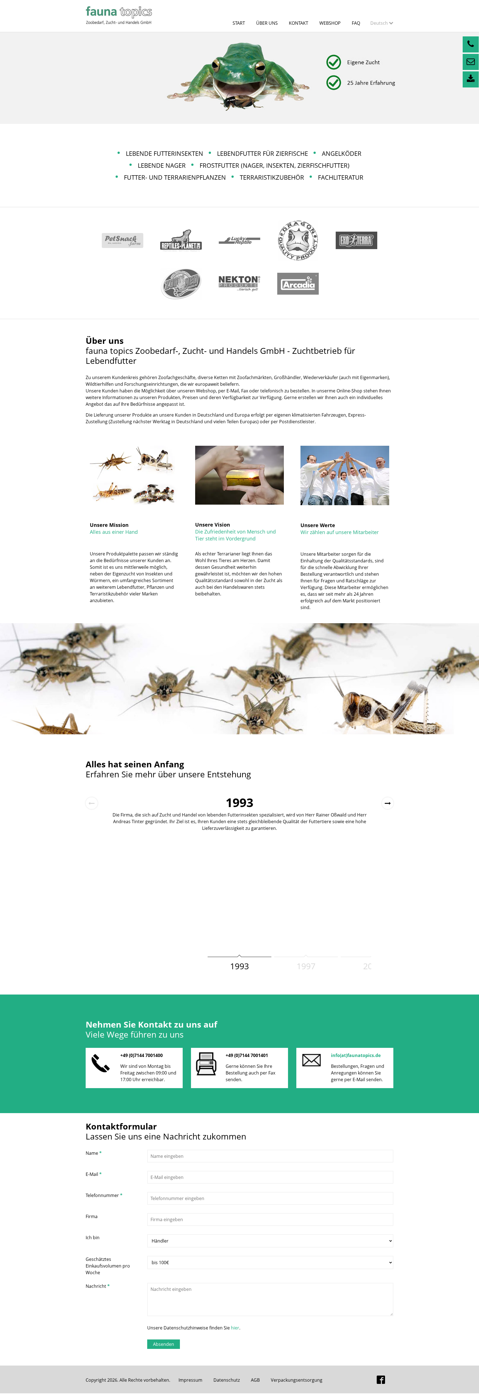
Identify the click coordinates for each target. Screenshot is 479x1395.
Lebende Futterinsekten (164, 153)
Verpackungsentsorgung (296, 1380)
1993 (239, 966)
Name (94, 1153)
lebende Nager (162, 165)
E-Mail (94, 1174)
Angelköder (341, 153)
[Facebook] (381, 1380)
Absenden (163, 1344)
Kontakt (298, 23)
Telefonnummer (104, 1195)
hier (235, 1328)
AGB (255, 1380)
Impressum (190, 1380)
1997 (306, 966)
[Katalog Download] (470, 79)
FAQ (356, 23)
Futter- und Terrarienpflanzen (175, 177)
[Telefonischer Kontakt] (470, 44)
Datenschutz (226, 1380)
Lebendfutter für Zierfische (262, 153)
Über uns (267, 23)
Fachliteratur (340, 177)
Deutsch (379, 23)
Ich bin (93, 1237)
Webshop (330, 23)
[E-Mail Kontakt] (470, 62)
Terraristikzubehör (272, 177)
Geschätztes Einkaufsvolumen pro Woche (108, 1266)
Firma (92, 1216)
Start (239, 23)
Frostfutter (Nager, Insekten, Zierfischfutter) (275, 165)
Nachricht (98, 1286)
